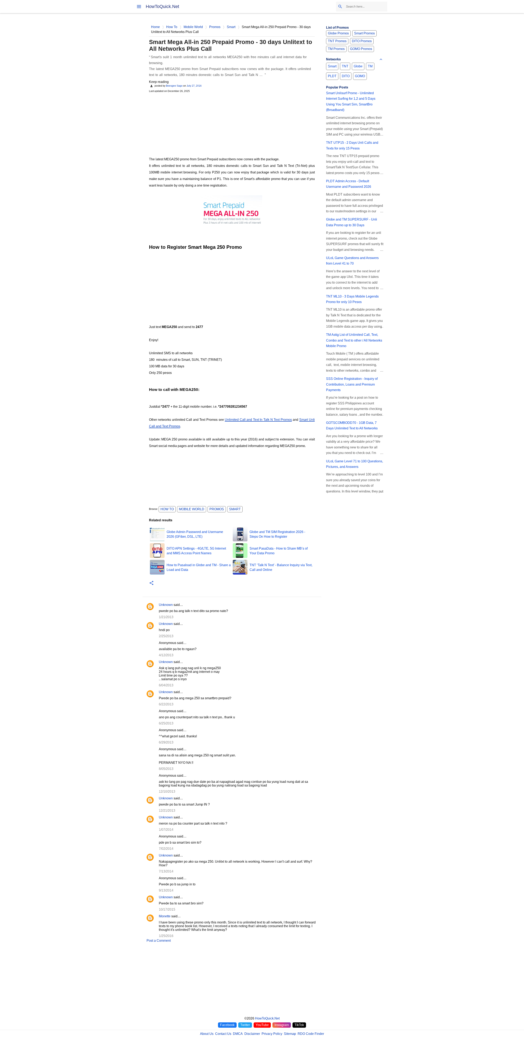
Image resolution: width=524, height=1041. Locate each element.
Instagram (281, 1025)
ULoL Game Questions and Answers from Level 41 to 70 (352, 260)
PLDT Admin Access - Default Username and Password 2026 (348, 183)
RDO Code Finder (311, 1033)
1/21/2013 (166, 617)
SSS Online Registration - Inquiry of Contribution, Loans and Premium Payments (352, 384)
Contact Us (223, 1033)
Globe (358, 66)
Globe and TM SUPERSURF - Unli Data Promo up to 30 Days (351, 222)
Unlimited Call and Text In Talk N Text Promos (258, 419)
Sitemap (290, 1033)
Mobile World (191, 509)
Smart (235, 509)
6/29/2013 (166, 742)
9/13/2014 (166, 890)
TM (370, 66)
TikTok (299, 1025)
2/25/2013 (166, 636)
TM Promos (336, 49)
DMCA (238, 1033)
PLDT (332, 76)
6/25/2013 (166, 723)
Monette (165, 916)
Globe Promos (338, 33)
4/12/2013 (166, 655)
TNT (345, 66)
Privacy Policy (272, 1033)
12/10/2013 (167, 791)
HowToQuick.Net (162, 6)
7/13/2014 (166, 871)
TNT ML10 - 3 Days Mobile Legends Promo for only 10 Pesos (352, 299)
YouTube (262, 1025)
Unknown (166, 604)
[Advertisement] (232, 124)
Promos (216, 509)
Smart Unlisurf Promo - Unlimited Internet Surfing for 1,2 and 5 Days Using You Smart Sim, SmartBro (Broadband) (350, 101)
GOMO (360, 76)
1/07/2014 (166, 829)
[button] (151, 583)
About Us (206, 1033)
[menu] (139, 6)
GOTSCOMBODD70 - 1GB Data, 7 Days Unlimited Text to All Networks (352, 425)
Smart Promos (364, 33)
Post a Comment (159, 940)
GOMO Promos (361, 49)
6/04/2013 (166, 685)
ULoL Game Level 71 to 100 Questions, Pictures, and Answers (354, 463)
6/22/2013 (166, 704)
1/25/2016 (166, 936)
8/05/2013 (166, 769)
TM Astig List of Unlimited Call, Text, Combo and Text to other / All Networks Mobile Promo (354, 340)
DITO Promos (362, 41)
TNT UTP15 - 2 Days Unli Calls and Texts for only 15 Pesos (352, 145)
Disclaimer (252, 1033)
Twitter (245, 1025)
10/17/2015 (167, 909)
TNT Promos (337, 41)
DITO (346, 76)
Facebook (227, 1025)
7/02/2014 (166, 848)
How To (167, 509)
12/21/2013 (167, 810)
